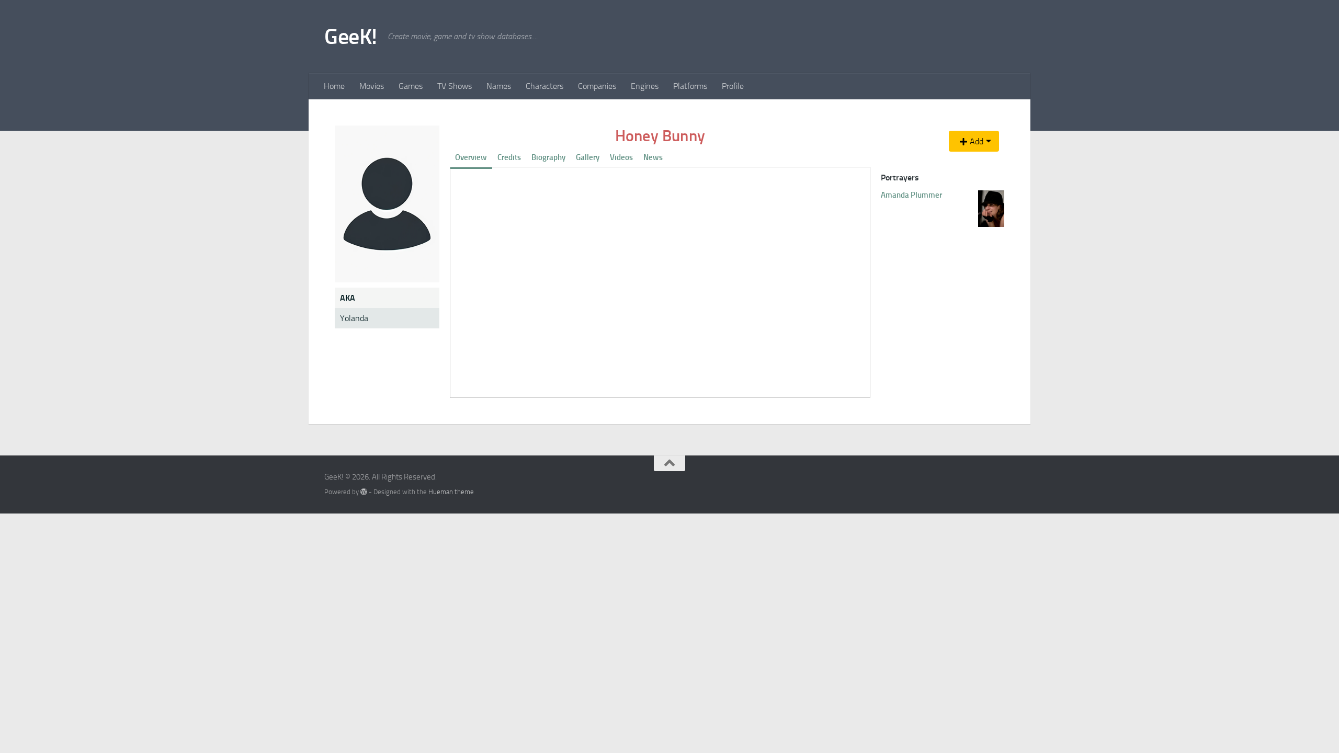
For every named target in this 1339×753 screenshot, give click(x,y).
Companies (597, 86)
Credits (509, 157)
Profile (733, 86)
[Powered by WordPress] (363, 491)
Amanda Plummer (911, 195)
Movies (371, 86)
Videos (621, 157)
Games (411, 86)
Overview (471, 157)
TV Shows (454, 86)
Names (498, 86)
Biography (548, 157)
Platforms (690, 86)
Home (334, 86)
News (653, 157)
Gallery (587, 157)
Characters (544, 86)
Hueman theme (451, 492)
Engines (645, 86)
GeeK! (350, 37)
